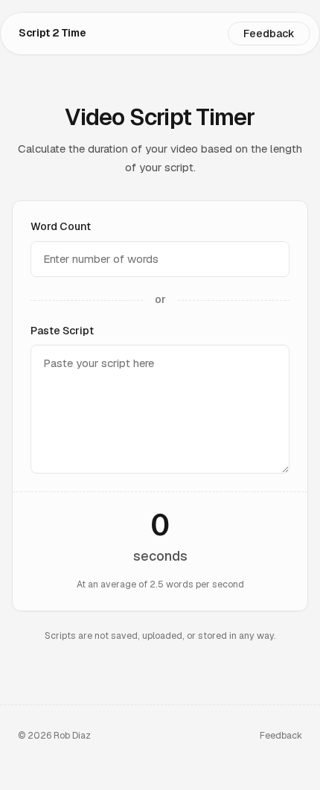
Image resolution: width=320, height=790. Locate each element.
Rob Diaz (72, 736)
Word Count (61, 226)
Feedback (269, 33)
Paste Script (62, 330)
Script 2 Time (52, 32)
